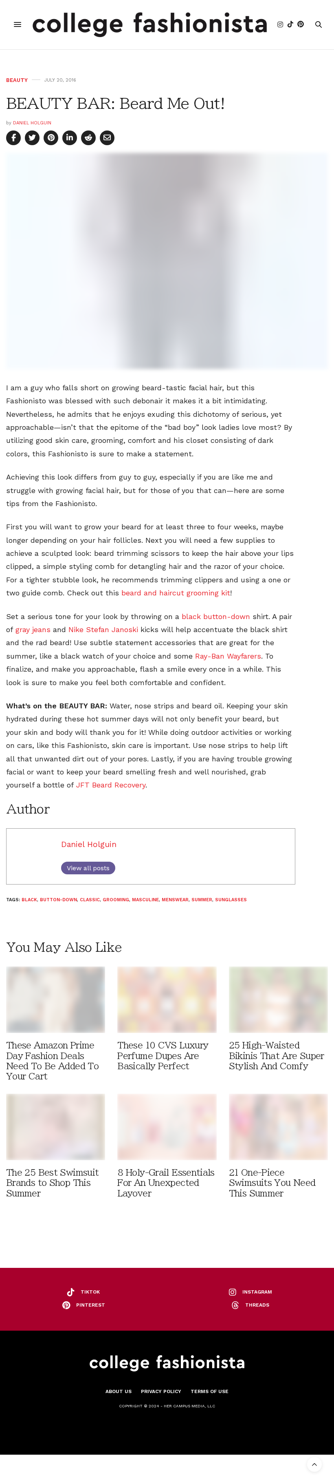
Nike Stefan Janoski (103, 629)
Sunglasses (231, 899)
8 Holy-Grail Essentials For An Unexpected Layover (166, 1182)
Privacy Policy (161, 1391)
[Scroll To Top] (314, 1464)
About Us (118, 1391)
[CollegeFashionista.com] (150, 24)
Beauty (17, 80)
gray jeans (33, 629)
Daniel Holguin (32, 123)
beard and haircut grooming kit (175, 592)
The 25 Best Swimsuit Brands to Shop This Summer (52, 1182)
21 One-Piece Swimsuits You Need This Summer (272, 1182)
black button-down (216, 616)
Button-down (58, 899)
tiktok (90, 1292)
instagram (257, 1292)
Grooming (116, 899)
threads (257, 1305)
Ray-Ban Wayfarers (228, 656)
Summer (201, 899)
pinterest (90, 1305)
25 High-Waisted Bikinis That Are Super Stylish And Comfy (276, 1055)
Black (29, 899)
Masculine (145, 899)
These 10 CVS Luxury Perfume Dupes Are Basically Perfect (162, 1055)
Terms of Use (210, 1391)
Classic (90, 899)
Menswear (175, 899)
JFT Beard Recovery (110, 785)
